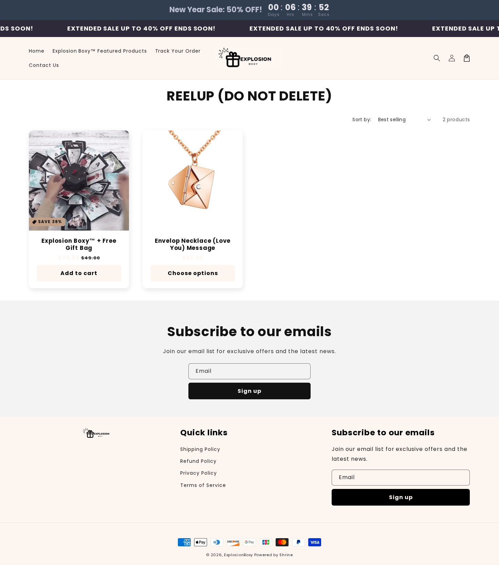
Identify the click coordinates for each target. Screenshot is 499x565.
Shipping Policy (200, 449)
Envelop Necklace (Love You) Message (192, 244)
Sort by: (361, 119)
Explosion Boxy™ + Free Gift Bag (78, 244)
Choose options (193, 273)
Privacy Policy (198, 473)
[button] (436, 58)
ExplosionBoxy (238, 555)
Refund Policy (198, 461)
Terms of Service (203, 485)
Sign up (249, 391)
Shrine (286, 555)
